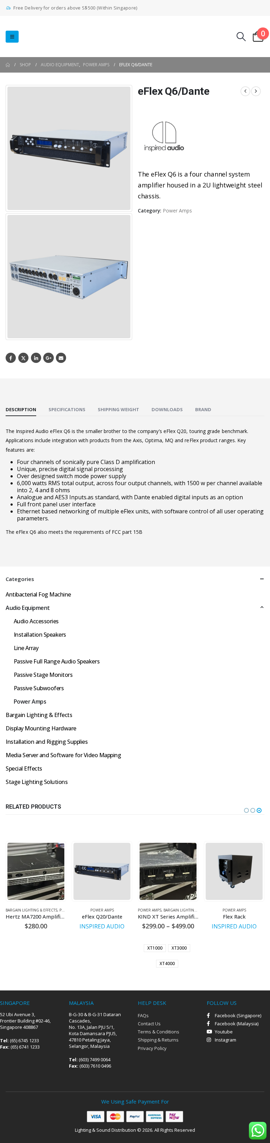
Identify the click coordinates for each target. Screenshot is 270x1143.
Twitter (23, 358)
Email (61, 358)
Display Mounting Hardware (41, 728)
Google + (48, 358)
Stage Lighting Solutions (37, 782)
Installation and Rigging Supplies (47, 742)
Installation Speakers (40, 634)
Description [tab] (21, 409)
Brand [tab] (203, 409)
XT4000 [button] (167, 963)
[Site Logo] (56, 36)
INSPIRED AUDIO (101, 926)
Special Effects (24, 768)
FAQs (143, 1015)
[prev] (245, 91)
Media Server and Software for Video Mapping (63, 755)
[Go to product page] (35, 871)
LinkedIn (36, 358)
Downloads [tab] (167, 409)
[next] (256, 91)
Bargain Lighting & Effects (39, 715)
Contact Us (149, 1023)
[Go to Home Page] (8, 64)
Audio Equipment (28, 608)
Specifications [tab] (67, 409)
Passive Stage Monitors (43, 675)
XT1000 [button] (154, 948)
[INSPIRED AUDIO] (164, 136)
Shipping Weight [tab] (118, 409)
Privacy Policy (152, 1048)
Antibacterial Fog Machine (38, 594)
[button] (12, 37)
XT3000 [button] (179, 948)
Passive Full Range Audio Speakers (56, 661)
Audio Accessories (36, 621)
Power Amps (177, 210)
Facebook (11, 358)
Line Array (26, 648)
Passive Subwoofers (39, 688)
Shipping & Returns (158, 1040)
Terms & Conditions (158, 1031)
